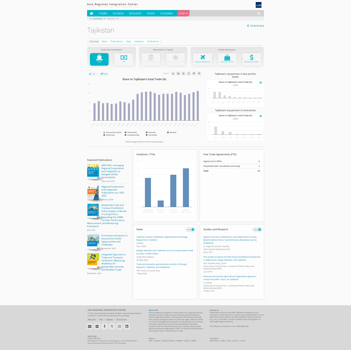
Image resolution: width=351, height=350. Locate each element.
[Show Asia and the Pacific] (112, 132)
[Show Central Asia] (131, 132)
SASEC (242, 341)
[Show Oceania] (171, 132)
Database (118, 13)
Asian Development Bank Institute (100, 343)
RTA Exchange (120, 343)
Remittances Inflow (251, 62)
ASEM (172, 340)
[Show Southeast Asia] (132, 135)
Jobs (101, 319)
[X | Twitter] (112, 326)
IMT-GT (235, 341)
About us (153, 310)
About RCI (92, 319)
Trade (99, 62)
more (189, 229)
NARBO (179, 340)
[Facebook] (104, 326)
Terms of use (121, 319)
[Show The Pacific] (151, 135)
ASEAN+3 (165, 340)
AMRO (193, 340)
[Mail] (90, 326)
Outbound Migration (202, 62)
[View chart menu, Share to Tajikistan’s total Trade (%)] (261, 83)
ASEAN (157, 340)
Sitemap (109, 319)
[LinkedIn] (127, 326)
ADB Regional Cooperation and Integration (104, 341)
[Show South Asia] (109, 135)
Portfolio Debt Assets (175, 62)
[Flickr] (97, 326)
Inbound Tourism (227, 62)
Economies (166, 13)
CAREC (223, 341)
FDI (124, 62)
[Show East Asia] (151, 132)
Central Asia (256, 25)
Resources (135, 13)
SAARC (186, 340)
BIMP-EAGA (214, 341)
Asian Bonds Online (129, 341)
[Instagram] (119, 326)
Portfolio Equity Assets (150, 62)
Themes (103, 13)
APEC (151, 340)
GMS (229, 341)
